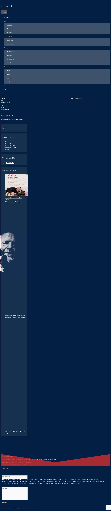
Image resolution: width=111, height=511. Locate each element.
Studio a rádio (8, 36)
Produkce (9, 32)
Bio (5, 21)
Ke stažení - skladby (11, 147)
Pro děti (9, 63)
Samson (10, 162)
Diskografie (10, 28)
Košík (8, 74)
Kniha (7, 149)
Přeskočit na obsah (6, 1)
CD (6, 141)
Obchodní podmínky (12, 82)
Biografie (9, 25)
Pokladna (9, 78)
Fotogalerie (10, 55)
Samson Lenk (6, 6)
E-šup (6, 66)
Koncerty (6, 17)
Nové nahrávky (11, 51)
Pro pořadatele (11, 59)
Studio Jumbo (10, 44)
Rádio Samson (11, 40)
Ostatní (6, 47)
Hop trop (3, 163)
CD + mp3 (8, 143)
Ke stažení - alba (10, 145)
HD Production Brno (31, 508)
